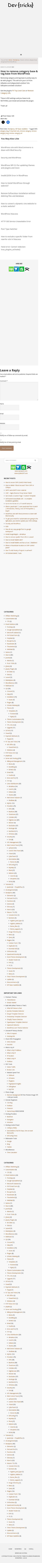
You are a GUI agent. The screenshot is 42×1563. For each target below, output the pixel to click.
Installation (10, 697)
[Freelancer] (16, 270)
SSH (10, 839)
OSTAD (7, 730)
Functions (10, 901)
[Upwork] (11, 270)
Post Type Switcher (9, 229)
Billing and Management (14, 761)
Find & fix (13, 862)
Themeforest (11, 1000)
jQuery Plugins (10, 669)
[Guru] (27, 270)
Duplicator (12, 946)
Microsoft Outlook (13, 632)
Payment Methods (11, 736)
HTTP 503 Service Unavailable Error (16, 221)
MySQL (9, 803)
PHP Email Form (12, 635)
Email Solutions (10, 624)
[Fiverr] (21, 270)
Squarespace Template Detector (17, 1022)
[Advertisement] (21, 31)
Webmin (11, 873)
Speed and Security (13, 954)
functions (11, 918)
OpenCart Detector (13, 1025)
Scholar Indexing (12, 705)
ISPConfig (12, 865)
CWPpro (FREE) (12, 1128)
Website (2, 423)
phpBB (7, 756)
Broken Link (11, 1070)
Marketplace (9, 680)
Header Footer (13, 960)
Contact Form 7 (14, 943)
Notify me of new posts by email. (10, 442)
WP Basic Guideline (21, 129)
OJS (6, 688)
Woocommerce (12, 982)
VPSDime (11, 834)
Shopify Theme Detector (15, 1019)
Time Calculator (12, 1152)
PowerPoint (12, 747)
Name (2, 404)
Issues (11, 700)
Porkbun (9, 1061)
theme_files (13, 926)
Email (1, 414)
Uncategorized (10, 890)
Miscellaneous (9, 683)
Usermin (12, 876)
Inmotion (10, 1122)
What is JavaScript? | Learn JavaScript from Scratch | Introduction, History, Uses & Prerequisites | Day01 (21, 508)
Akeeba (9, 660)
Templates (12, 711)
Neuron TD (10, 912)
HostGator (12, 825)
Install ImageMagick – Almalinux (15, 534)
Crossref (9, 691)
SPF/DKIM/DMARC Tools (13, 553)
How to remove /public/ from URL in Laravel (19, 537)
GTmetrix (11, 1078)
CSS (8, 621)
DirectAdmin (12, 859)
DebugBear (12, 1086)
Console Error (13, 915)
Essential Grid (13, 949)
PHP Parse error (10, 753)
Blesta (11, 764)
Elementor (10, 895)
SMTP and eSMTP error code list (15, 490)
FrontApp (10, 627)
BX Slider (10, 672)
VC (9, 965)
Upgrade (9, 728)
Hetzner (11, 823)
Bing (8, 1144)
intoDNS (9, 1044)
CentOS (11, 789)
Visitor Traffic (11, 1067)
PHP (10, 963)
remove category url (15, 133)
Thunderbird (11, 646)
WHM (10, 881)
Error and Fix (11, 778)
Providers (10, 806)
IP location (10, 1056)
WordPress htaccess (9, 214)
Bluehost (11, 811)
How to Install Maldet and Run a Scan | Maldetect (21, 543)
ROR (6, 526)
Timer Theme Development (16, 977)
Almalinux (12, 786)
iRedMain (11, 800)
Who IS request (12, 1033)
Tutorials (8, 884)
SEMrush (11, 1075)
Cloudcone (12, 814)
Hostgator (10, 1119)
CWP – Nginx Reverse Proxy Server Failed (18, 493)
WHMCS (11, 770)
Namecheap (11, 1111)
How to (7, 655)
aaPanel (11, 848)
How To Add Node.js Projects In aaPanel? (18, 550)
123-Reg (9, 1103)
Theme (9, 708)
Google (9, 1141)
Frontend (13, 714)
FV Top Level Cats (18, 91)
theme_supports (15, 929)
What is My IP (11, 1053)
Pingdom (11, 1081)
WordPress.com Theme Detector (17, 1028)
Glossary (10, 907)
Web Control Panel (13, 845)
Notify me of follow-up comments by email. (14, 435)
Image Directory (14, 932)
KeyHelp (11, 867)
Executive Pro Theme (19, 1556)
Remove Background (13, 1095)
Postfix (11, 775)
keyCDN (11, 1089)
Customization (10, 618)
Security (9, 837)
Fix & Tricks (10, 663)
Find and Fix (11, 898)
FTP (8, 781)
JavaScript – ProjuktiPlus (14, 887)
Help (8, 694)
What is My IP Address (14, 1050)
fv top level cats (14, 131)
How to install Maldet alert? (14, 540)
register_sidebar (15, 923)
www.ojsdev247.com (21, 473)
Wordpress (11, 129)
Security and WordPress (11, 157)
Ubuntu (11, 795)
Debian (11, 792)
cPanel (11, 853)
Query (10, 937)
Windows (10, 750)
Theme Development (14, 722)
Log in (25, 1558)
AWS (10, 809)
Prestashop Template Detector (17, 1017)
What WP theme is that (14, 1008)
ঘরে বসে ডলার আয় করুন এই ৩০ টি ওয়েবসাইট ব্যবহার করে (18, 504)
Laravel (7, 677)
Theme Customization (14, 719)
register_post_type (16, 921)
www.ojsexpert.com (21, 471)
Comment (4, 381)
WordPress (18, 1558)
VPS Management (12, 842)
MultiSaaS (8, 686)
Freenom (10, 1108)
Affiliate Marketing (11, 616)
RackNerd (12, 831)
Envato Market (11, 1003)
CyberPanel (12, 856)
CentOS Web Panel (15, 851)
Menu (10, 935)
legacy (12, 716)
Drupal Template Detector (15, 1014)
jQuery (7, 666)
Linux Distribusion (12, 784)
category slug (4, 131)
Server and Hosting (11, 758)
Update (9, 979)
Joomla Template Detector (15, 1011)
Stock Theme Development (15, 957)
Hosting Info (11, 1036)
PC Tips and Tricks (11, 742)
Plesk (10, 870)
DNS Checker (11, 1042)
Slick (8, 674)
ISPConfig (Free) (12, 1136)
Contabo (11, 817)
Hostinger (12, 828)
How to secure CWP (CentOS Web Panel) (18, 482)
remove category (25, 131)
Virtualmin (13, 879)
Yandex (9, 1147)
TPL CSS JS (10, 725)
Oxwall (7, 733)
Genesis (9, 904)
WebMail (10, 649)
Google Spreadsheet (13, 630)
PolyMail (9, 638)
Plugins (9, 702)
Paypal (9, 739)
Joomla (7, 658)
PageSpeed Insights (15, 1084)
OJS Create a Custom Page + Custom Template (20, 496)
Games (7, 652)
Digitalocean (13, 820)
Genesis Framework (34, 1556)
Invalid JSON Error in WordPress (14, 175)
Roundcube (10, 644)
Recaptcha (10, 641)
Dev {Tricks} (21, 5)
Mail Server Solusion (13, 797)
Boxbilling (12, 767)
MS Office (10, 744)
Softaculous (11, 951)
